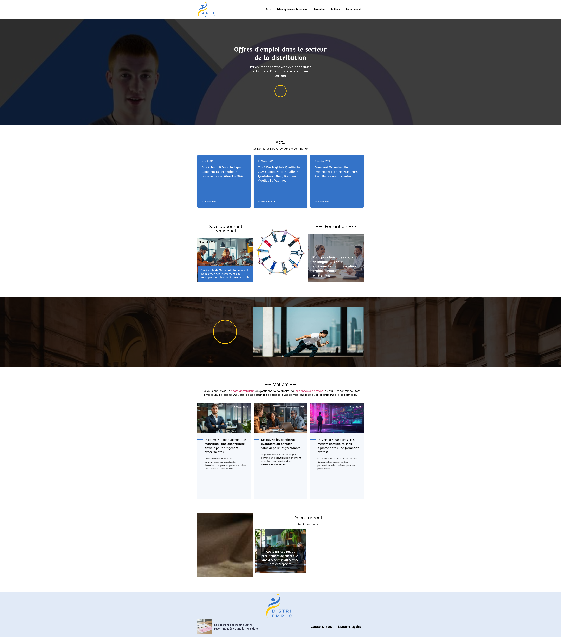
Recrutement (353, 9)
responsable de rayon (309, 391)
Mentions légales (349, 626)
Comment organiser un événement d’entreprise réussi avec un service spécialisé (280, 172)
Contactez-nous (321, 626)
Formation (319, 9)
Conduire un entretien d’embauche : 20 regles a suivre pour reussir (332, 172)
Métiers (335, 9)
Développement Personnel (292, 9)
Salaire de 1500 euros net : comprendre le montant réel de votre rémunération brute (338, 444)
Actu (268, 9)
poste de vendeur (242, 391)
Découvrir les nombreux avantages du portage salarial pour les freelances (224, 444)
